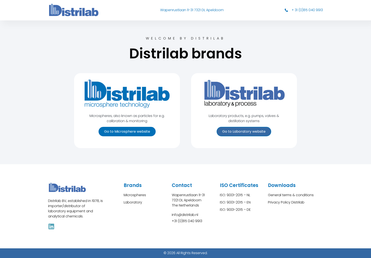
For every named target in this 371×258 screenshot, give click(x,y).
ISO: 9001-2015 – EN (235, 202)
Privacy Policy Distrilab (286, 202)
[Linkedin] (51, 226)
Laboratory (133, 202)
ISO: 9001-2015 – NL (235, 195)
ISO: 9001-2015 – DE (235, 209)
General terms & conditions (291, 195)
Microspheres (135, 195)
